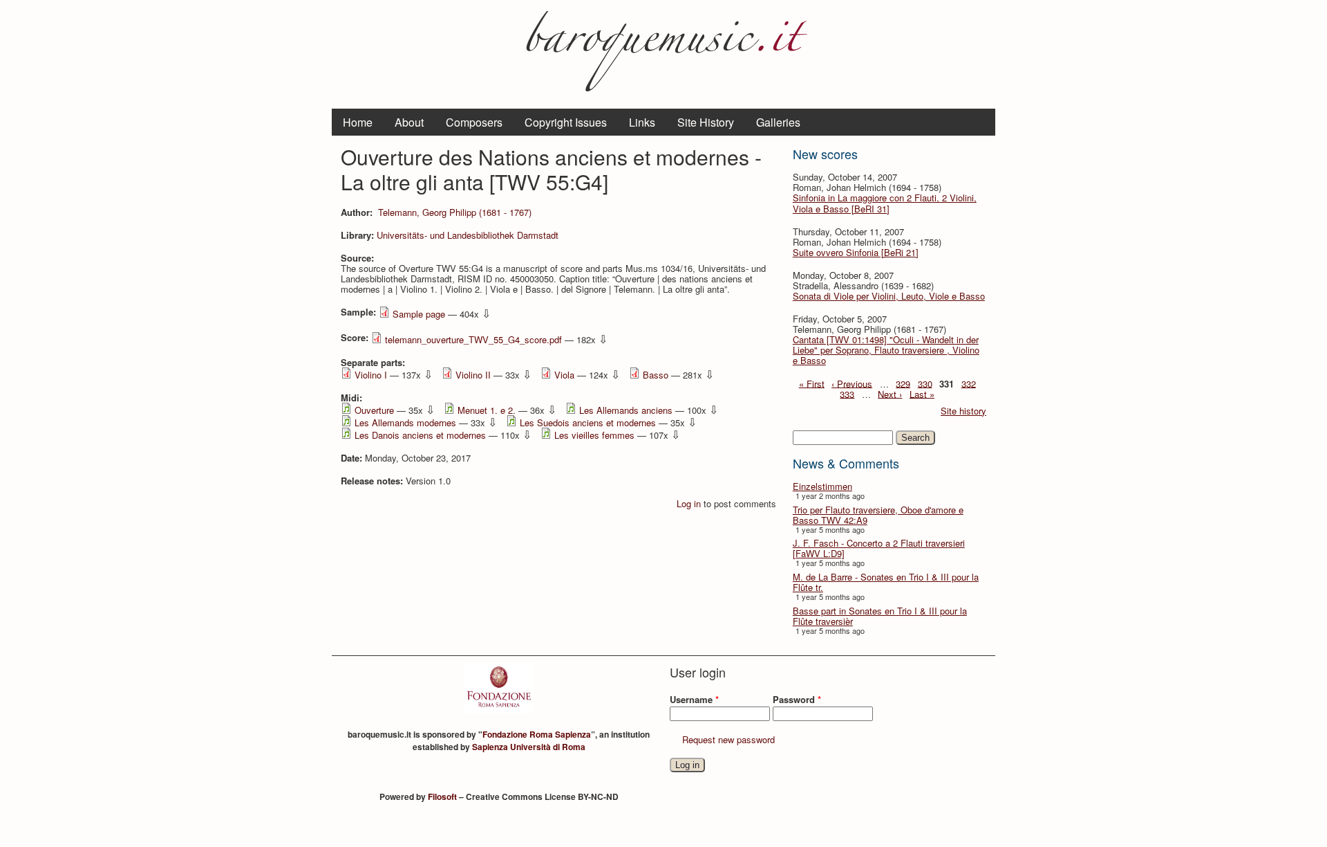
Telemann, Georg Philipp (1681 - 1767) (454, 212)
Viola (564, 374)
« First (812, 383)
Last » (922, 393)
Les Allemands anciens (625, 410)
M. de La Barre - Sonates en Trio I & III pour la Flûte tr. (886, 582)
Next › (890, 393)
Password (797, 699)
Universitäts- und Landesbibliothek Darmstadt (467, 235)
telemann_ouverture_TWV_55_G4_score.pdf (473, 339)
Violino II (473, 374)
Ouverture (374, 410)
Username (694, 699)
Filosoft (442, 796)
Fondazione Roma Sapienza (536, 734)
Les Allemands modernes (405, 422)
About (409, 122)
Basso (655, 374)
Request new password (728, 739)
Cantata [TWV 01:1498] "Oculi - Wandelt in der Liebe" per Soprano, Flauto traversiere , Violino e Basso (886, 350)
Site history (963, 410)
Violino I (371, 374)
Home (358, 122)
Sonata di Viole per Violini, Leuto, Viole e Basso (889, 295)
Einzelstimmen (822, 486)
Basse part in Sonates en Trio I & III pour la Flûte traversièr (880, 615)
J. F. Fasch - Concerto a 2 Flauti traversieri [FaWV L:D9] (879, 548)
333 (847, 393)
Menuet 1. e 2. (487, 410)
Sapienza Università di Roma (528, 746)
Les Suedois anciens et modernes (588, 422)
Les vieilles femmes (594, 434)
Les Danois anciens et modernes (420, 434)
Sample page (419, 313)
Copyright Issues (566, 122)
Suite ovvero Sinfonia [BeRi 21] (856, 252)
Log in (689, 503)
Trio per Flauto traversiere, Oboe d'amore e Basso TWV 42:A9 (878, 514)
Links (642, 122)
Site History (705, 122)
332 (968, 383)
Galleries (778, 122)
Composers (474, 122)
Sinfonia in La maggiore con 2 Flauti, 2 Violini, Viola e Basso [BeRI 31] (885, 203)
